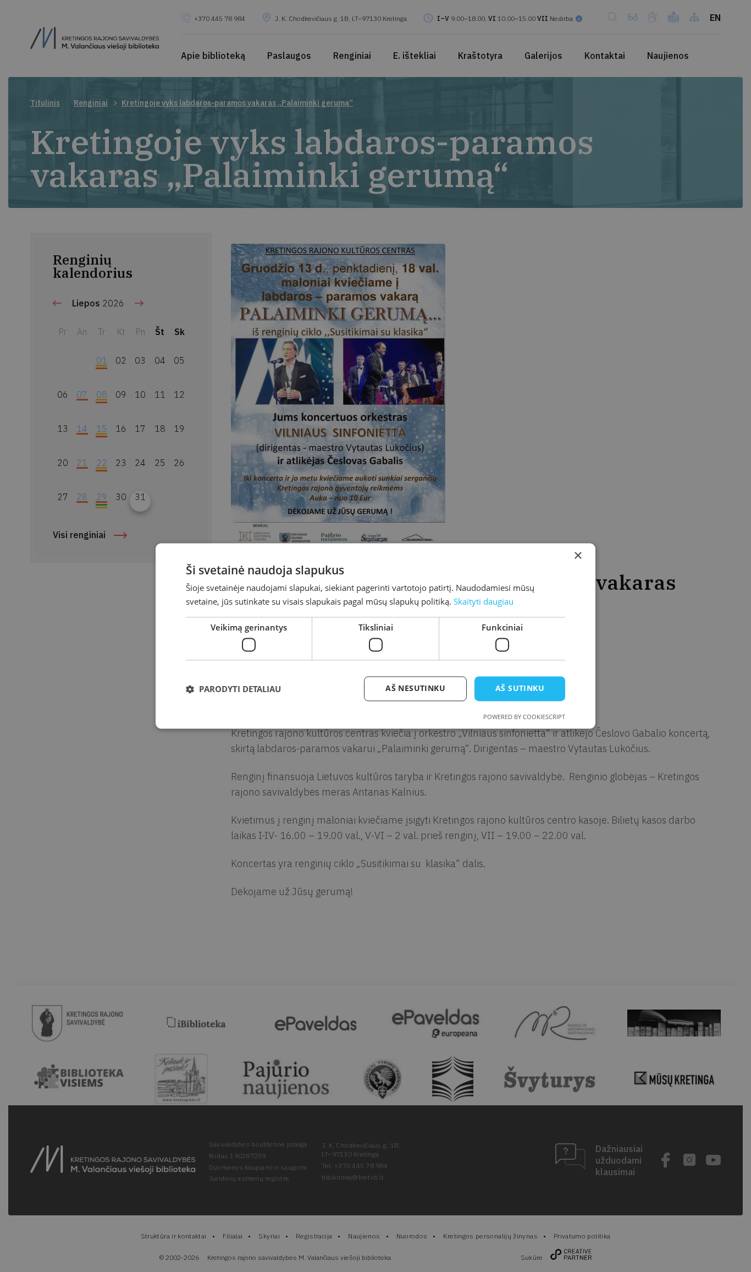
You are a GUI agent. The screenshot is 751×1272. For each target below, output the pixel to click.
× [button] (577, 556)
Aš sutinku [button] (519, 688)
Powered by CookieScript (524, 717)
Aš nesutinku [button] (415, 688)
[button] (233, 689)
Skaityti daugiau (483, 601)
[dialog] (375, 636)
